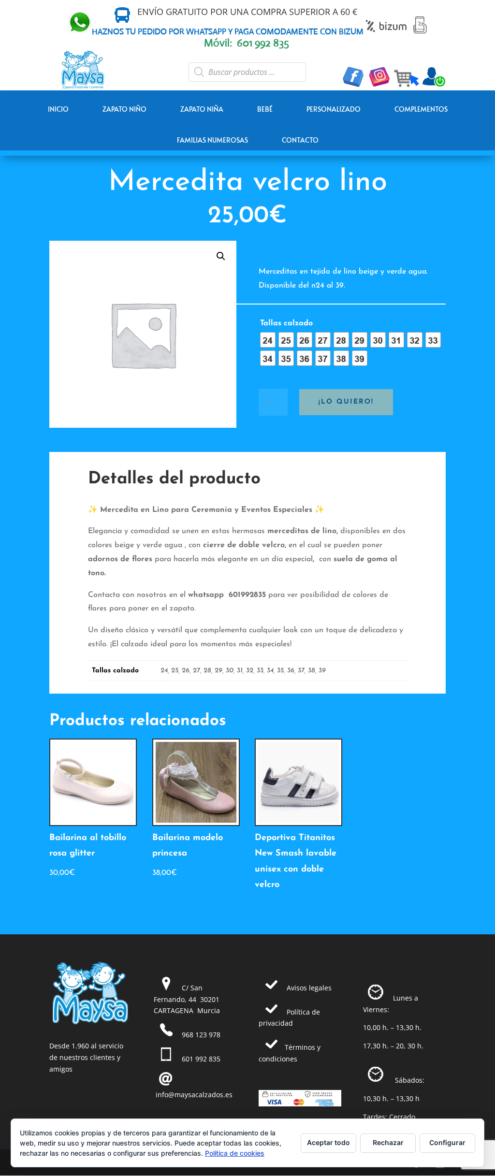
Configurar (447, 1142)
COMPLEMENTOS (421, 109)
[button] (221, 256)
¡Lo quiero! (346, 402)
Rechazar (388, 1142)
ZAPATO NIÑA (201, 109)
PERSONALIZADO (333, 109)
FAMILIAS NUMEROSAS (212, 140)
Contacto (300, 140)
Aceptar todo (328, 1142)
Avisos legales (309, 987)
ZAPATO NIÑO (124, 109)
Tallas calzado (286, 323)
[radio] (268, 340)
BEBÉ (265, 109)
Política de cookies (234, 1153)
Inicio (58, 109)
